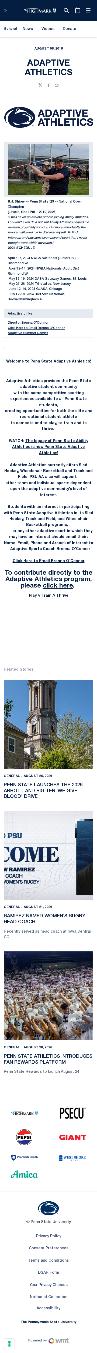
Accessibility (48, 1308)
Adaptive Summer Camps (28, 333)
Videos (47, 29)
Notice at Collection (48, 1297)
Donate (69, 30)
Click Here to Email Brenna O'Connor (36, 328)
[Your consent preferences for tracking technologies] (9, 1344)
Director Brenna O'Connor (28, 322)
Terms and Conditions (48, 1260)
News (28, 29)
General (12, 776)
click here (58, 586)
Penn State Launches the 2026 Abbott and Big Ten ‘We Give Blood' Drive (43, 791)
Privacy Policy (48, 1236)
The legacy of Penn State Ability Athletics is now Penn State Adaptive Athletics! (50, 447)
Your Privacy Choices (48, 1285)
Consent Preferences (48, 1248)
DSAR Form (48, 1272)
